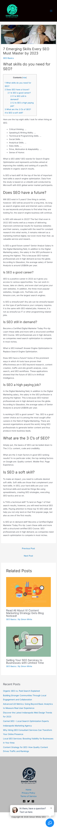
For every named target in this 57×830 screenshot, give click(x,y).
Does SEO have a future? (17, 89)
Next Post (28, 556)
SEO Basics (8, 58)
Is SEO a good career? (19, 93)
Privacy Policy (28, 793)
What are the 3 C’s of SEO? (18, 109)
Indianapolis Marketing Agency (17, 726)
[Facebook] (24, 801)
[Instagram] (33, 801)
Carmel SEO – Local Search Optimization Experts (26, 721)
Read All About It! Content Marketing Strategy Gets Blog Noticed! (25, 613)
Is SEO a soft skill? (14, 113)
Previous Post (28, 548)
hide (24, 78)
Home (28, 789)
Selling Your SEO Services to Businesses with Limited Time (25, 661)
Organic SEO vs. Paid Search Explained (21, 691)
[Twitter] (28, 801)
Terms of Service (28, 796)
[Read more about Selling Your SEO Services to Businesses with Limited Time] (28, 641)
